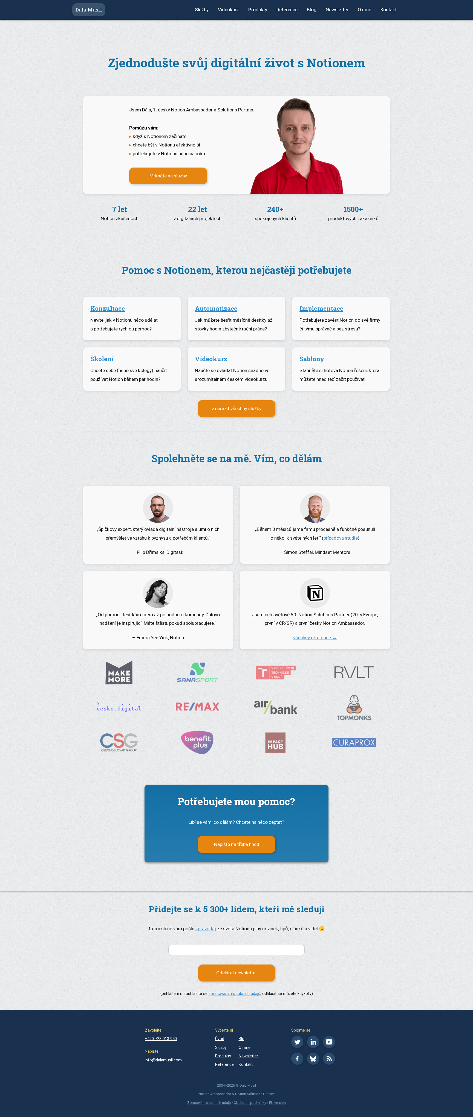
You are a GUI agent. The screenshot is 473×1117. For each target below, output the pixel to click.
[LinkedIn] (314, 1046)
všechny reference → (315, 637)
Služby (202, 9)
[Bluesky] (314, 1063)
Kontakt (388, 9)
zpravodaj (205, 928)
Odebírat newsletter (236, 972)
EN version (277, 1103)
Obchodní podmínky (250, 1103)
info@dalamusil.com (163, 1060)
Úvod (219, 1038)
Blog (311, 9)
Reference (287, 9)
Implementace (321, 308)
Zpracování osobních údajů (209, 1103)
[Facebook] (298, 1063)
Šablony (311, 359)
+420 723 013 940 (161, 1038)
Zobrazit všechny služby (236, 408)
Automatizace (216, 308)
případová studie (341, 538)
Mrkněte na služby (168, 176)
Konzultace (107, 308)
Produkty (257, 9)
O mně (364, 9)
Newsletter (337, 9)
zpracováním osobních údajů (234, 993)
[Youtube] (330, 1046)
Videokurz (228, 9)
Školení (102, 359)
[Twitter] (298, 1046)
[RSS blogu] (330, 1063)
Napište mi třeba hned (236, 844)
